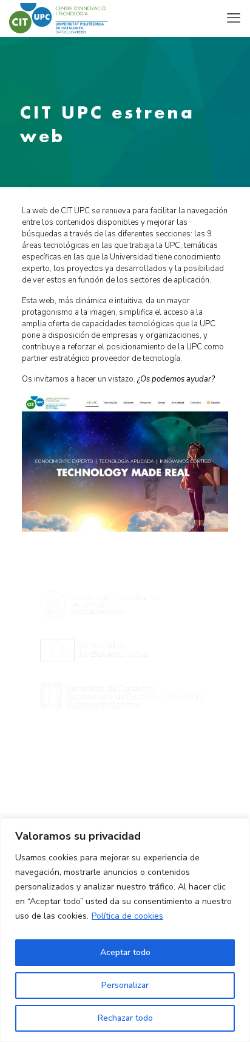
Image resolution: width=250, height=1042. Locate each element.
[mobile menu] (233, 18)
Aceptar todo (125, 952)
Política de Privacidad (125, 796)
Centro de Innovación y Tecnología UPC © (125, 772)
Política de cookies (127, 916)
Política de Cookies (125, 808)
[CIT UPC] (58, 18)
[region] (125, 930)
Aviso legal (125, 784)
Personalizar (125, 985)
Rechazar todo (125, 1018)
